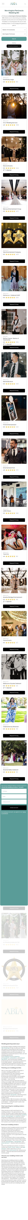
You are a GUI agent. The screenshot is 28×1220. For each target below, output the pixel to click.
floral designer (10, 1116)
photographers (5, 1058)
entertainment (5, 1143)
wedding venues (8, 1056)
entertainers (13, 1058)
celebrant (18, 1116)
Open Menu (3, 4)
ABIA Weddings (5, 1048)
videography (13, 1094)
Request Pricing (14, 88)
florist (13, 1147)
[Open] (25, 30)
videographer (17, 1141)
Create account (14, 807)
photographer (10, 1141)
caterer (18, 1147)
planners (17, 1056)
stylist (9, 1147)
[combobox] (12, 29)
